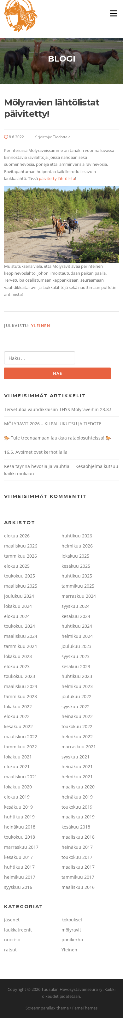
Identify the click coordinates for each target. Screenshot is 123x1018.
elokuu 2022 (17, 716)
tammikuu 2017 (78, 877)
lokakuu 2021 (18, 757)
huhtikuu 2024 (77, 626)
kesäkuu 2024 (76, 616)
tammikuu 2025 (78, 586)
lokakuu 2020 (18, 787)
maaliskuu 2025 (20, 586)
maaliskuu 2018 (78, 837)
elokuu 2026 (17, 536)
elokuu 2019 (17, 797)
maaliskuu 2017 (78, 867)
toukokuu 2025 (19, 576)
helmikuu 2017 (19, 877)
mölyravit (71, 930)
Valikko (113, 13)
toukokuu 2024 (19, 626)
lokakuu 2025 (75, 556)
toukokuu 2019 (77, 807)
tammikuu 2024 (20, 646)
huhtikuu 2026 (77, 536)
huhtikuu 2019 (19, 817)
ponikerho (72, 940)
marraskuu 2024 (79, 596)
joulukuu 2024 (19, 596)
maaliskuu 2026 (20, 546)
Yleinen (40, 325)
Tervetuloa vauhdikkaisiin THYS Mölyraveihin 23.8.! (57, 409)
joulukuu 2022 (76, 696)
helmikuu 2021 (77, 777)
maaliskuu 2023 (20, 686)
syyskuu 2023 (76, 656)
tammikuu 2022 (20, 747)
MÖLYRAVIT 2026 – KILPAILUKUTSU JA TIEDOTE (53, 424)
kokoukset (72, 920)
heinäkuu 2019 (77, 797)
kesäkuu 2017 (18, 857)
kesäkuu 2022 (18, 726)
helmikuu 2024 (77, 636)
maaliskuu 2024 (20, 636)
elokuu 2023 (17, 666)
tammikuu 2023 (20, 696)
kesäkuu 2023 (76, 666)
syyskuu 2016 (18, 887)
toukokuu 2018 (19, 837)
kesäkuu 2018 (76, 827)
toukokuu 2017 (77, 857)
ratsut (10, 950)
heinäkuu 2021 (77, 766)
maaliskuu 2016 (78, 887)
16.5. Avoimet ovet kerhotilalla (35, 452)
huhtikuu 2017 (19, 867)
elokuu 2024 (17, 616)
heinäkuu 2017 (77, 847)
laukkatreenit (18, 930)
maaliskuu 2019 (78, 817)
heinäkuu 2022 (77, 716)
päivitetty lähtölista (57, 178)
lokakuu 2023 (18, 656)
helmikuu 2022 (77, 737)
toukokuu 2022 (77, 726)
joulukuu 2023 (76, 646)
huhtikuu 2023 (77, 676)
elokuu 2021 (17, 766)
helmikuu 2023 (77, 686)
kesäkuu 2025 (76, 566)
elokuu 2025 (17, 566)
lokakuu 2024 (18, 606)
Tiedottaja (62, 137)
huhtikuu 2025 (77, 576)
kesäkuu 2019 (18, 807)
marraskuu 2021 (79, 747)
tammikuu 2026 (20, 556)
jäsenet (12, 920)
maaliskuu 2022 (20, 737)
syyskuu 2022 (76, 707)
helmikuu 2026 (77, 546)
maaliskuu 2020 (78, 787)
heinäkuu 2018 (19, 827)
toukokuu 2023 (19, 676)
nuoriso (12, 940)
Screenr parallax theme (47, 1008)
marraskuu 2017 (21, 847)
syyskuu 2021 (76, 757)
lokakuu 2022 (18, 707)
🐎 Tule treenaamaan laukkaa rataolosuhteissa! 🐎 (57, 438)
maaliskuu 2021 (20, 777)
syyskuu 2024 (76, 606)
